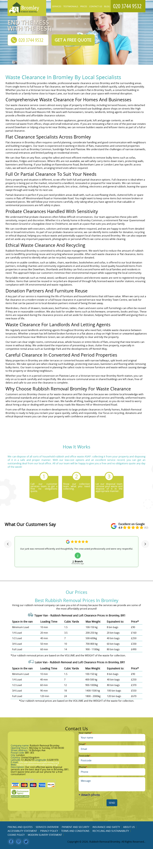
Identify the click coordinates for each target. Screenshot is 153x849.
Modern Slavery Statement (45, 834)
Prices (83, 6)
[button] (8, 544)
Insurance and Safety (106, 827)
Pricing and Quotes (20, 827)
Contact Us (95, 6)
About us (129, 827)
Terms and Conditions (75, 831)
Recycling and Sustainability (110, 831)
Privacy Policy (49, 831)
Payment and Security (75, 827)
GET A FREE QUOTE (73, 40)
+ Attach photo (89, 794)
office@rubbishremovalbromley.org (39, 762)
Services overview (47, 827)
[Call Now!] (128, 6)
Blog (107, 6)
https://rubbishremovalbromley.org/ (37, 764)
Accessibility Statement (22, 831)
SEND (112, 802)
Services (56, 6)
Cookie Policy (16, 834)
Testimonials (70, 6)
